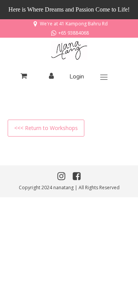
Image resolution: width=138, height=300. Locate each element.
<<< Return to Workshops (46, 128)
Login (76, 76)
